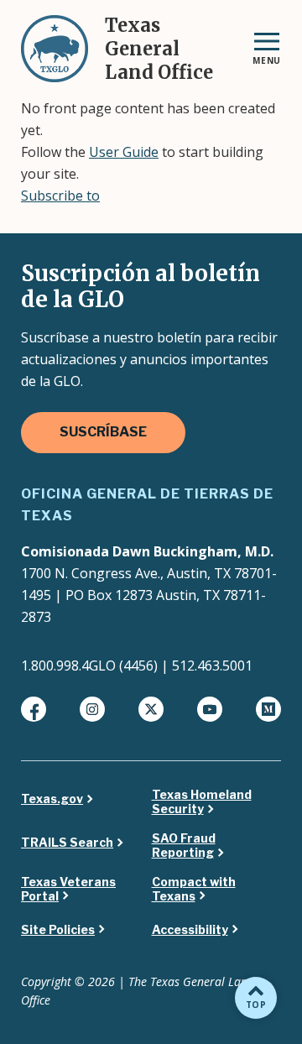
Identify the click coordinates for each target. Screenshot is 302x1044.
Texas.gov (52, 799)
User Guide (124, 152)
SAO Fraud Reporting (184, 845)
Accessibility (190, 930)
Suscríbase (103, 432)
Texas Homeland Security (202, 802)
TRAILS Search (67, 842)
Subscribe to (60, 195)
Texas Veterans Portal (68, 889)
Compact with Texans (194, 889)
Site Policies (58, 930)
